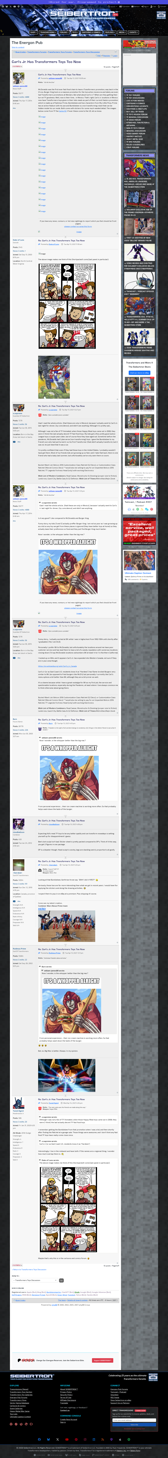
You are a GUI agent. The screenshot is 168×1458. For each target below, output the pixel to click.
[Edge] (26, 1424)
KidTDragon (16, 1295)
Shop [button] (32, 32)
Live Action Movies (135, 101)
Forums (130, 90)
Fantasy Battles (134, 136)
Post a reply (17, 66)
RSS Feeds (115, 1397)
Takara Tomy (135, 1450)
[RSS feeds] (103, 1439)
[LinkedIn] (94, 1439)
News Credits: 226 (20, 730)
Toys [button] (74, 32)
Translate (64, 1403)
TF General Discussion (137, 117)
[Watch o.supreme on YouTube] (14, 442)
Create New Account (68, 1419)
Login (115, 55)
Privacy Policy (66, 1392)
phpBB (54, 1305)
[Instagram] (85, 1439)
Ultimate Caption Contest (138, 573)
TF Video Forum (133, 120)
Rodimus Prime (54, 953)
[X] (57, 1439)
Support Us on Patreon (120, 1403)
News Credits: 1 (19, 251)
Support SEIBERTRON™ (102, 1360)
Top (117, 233)
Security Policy (66, 1395)
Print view (115, 51)
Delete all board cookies (77, 1300)
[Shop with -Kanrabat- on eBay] (19, 901)
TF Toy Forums (133, 95)
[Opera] (31, 1424)
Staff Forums (132, 147)
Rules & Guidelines (135, 145)
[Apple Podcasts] (120, 1439)
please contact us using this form (78, 226)
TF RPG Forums (133, 142)
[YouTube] (67, 1439)
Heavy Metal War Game (19, 1411)
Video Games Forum (135, 134)
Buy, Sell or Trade (135, 112)
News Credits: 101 (20, 884)
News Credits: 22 (20, 959)
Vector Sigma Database (19, 1403)
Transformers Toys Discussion (86, 52)
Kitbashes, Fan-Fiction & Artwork (138, 124)
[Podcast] (111, 1439)
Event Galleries (16, 1408)
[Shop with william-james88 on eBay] (14, 108)
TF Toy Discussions (135, 98)
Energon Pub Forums (18, 1397)
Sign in (63, 1422)
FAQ (99, 55)
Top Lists (13, 1414)
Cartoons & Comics (135, 103)
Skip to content (18, 47)
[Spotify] (129, 1439)
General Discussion (136, 131)
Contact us (64, 1410)
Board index (21, 52)
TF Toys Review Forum (136, 114)
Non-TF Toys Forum (135, 128)
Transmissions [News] (19, 1389)
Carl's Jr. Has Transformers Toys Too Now (46, 61)
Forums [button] (63, 32)
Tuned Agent (54, 1103)
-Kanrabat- (53, 865)
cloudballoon (54, 824)
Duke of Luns (54, 244)
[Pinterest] (76, 1439)
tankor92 (63, 111)
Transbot (71, 1295)
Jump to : (16, 1276)
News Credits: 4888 (21, 97)
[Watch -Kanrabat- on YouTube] (14, 901)
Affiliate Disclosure (68, 1400)
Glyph (77, 1292)
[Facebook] (39, 1439)
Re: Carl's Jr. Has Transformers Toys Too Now (61, 240)
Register (106, 55)
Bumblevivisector (54, 1292)
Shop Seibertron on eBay (121, 1400)
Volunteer (115, 1395)
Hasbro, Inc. (121, 1450)
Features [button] (109, 32)
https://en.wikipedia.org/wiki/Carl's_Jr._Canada (57, 666)
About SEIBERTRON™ (69, 1389)
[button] (113, 6)
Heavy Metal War (134, 139)
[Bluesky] (48, 1439)
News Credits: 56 (20, 424)
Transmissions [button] (47, 32)
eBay (149, 50)
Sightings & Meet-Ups (136, 109)
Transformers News (137, 155)
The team (62, 1300)
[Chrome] (11, 1424)
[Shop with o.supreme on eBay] (19, 442)
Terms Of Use (65, 1397)
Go (61, 1280)
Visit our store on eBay (139, 373)
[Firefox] (21, 1424)
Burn (51, 723)
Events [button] (133, 32)
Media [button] (121, 32)
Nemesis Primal (38, 1295)
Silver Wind (62, 1295)
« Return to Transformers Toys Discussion (29, 1269)
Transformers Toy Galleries (21, 1395)
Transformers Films (18, 1400)
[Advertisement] (67, 1326)
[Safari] (16, 1424)
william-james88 (55, 78)
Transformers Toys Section (21, 1392)
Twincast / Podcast (118, 1392)
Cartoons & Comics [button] (91, 32)
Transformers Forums (37, 52)
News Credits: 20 (20, 1122)
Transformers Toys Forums (60, 52)
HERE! (42, 908)
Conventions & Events (137, 106)
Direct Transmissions (128, 1410)
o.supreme (53, 410)
